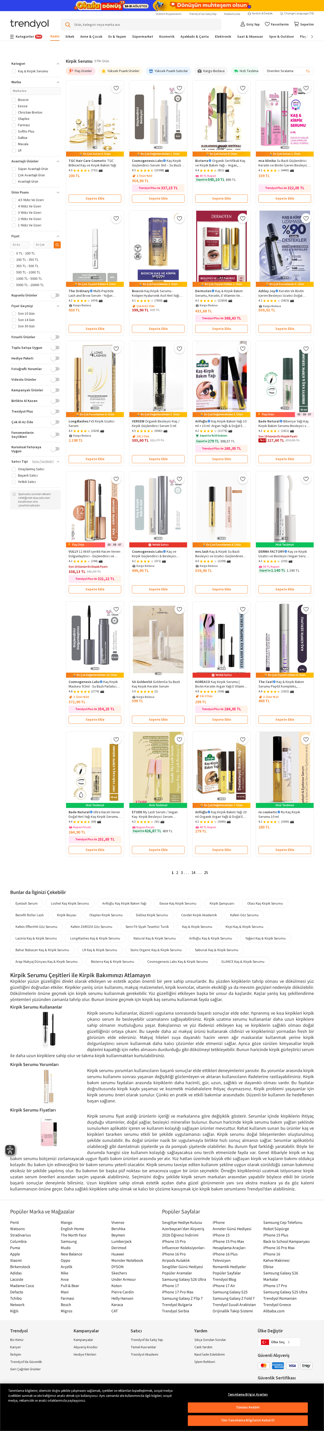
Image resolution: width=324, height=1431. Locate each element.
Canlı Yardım (203, 1347)
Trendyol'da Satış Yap (202, 14)
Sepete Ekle (95, 198)
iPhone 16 (271, 1253)
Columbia (18, 1241)
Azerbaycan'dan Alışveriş (183, 1228)
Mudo (66, 1247)
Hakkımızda (232, 14)
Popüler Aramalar (177, 1272)
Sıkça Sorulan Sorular (210, 1339)
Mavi (65, 1291)
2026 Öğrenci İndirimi (180, 1234)
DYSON (117, 1266)
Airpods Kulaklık (176, 1260)
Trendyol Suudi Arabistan (234, 1304)
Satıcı (136, 1331)
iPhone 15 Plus (275, 1234)
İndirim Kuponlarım (168, 14)
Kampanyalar (83, 1339)
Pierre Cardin (122, 1291)
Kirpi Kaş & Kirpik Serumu (245, 926)
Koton (116, 1285)
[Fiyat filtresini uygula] (57, 244)
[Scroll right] (308, 37)
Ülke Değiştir (270, 1331)
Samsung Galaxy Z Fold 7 (234, 1298)
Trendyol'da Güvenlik (26, 1361)
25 (206, 872)
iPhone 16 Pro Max (279, 1247)
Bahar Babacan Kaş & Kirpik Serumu (42, 950)
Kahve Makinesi (276, 1260)
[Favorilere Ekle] (116, 88)
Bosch (66, 1304)
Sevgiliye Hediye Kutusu (182, 1222)
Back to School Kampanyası (286, 1241)
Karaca (117, 1304)
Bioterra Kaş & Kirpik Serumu (112, 961)
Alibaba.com (274, 1310)
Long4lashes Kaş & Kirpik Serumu (95, 938)
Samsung (69, 1241)
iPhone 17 (170, 1285)
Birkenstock (20, 1266)
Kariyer (15, 1347)
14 (193, 872)
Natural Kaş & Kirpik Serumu (154, 938)
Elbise (268, 1266)
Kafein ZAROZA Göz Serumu (91, 926)
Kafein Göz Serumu (244, 915)
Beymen (118, 1234)
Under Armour (123, 1279)
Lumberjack (121, 1241)
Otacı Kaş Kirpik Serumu (265, 903)
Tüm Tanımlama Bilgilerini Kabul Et (248, 1420)
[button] (35, 64)
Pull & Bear (70, 1285)
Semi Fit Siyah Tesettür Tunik (147, 926)
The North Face (73, 1234)
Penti (14, 1222)
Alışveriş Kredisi (85, 1347)
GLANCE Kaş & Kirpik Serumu (243, 961)
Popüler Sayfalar (227, 1272)
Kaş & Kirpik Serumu (197, 926)
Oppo (65, 1260)
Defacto (16, 1291)
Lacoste (16, 1279)
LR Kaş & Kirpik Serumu (99, 950)
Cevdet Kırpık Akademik (199, 915)
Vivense (117, 1222)
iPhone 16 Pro (174, 1253)
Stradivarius (20, 1234)
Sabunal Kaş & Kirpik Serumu (216, 950)
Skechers (119, 1272)
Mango (66, 1222)
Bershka (118, 1228)
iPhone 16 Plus (225, 1253)
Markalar (270, 1279)
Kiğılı (14, 1310)
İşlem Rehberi (204, 1361)
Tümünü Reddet (248, 1407)
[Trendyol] (29, 24)
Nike (64, 1272)
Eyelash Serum (26, 903)
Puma (15, 1247)
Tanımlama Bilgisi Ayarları (248, 1394)
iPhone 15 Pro (174, 1241)
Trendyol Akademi (144, 1354)
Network (17, 1304)
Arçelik (66, 1266)
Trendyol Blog (224, 1279)
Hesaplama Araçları (229, 1247)
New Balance (71, 1253)
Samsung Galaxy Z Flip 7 (182, 1298)
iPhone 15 (221, 1234)
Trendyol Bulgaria (177, 1304)
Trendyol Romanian (280, 1298)
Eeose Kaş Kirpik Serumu (177, 903)
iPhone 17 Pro (275, 1285)
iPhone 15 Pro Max (228, 1241)
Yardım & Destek (262, 13)
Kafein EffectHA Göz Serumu (36, 926)
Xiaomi (16, 1260)
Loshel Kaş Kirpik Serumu (70, 903)
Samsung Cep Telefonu (282, 1222)
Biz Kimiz (17, 1339)
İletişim (15, 1354)
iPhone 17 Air (224, 1285)
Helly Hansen (122, 1298)
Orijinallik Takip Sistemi (233, 1310)
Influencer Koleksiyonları (183, 1247)
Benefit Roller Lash (29, 915)
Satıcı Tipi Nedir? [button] (43, 461)
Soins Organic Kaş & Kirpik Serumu (156, 950)
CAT (114, 1310)
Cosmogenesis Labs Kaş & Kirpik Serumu (177, 961)
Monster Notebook (127, 1260)
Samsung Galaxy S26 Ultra (184, 1279)
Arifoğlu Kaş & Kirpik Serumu (210, 938)
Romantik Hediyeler (229, 1266)
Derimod (118, 1247)
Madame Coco (22, 1285)
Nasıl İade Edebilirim (209, 1354)
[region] (162, 1407)
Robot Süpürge (276, 1228)
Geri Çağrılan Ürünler (25, 1369)
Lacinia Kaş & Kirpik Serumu (36, 938)
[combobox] (288, 71)
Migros (66, 1310)
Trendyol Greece (277, 1304)
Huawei (117, 1253)
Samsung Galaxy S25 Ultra (285, 1291)
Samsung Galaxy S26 (280, 1272)
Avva (65, 1279)
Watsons (17, 1228)
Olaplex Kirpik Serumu (106, 915)
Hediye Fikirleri (85, 1354)
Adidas (16, 1272)
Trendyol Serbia (175, 1310)
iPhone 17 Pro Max (177, 1291)
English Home (72, 1228)
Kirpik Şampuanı (222, 903)
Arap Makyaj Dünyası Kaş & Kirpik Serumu (46, 961)
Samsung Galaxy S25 (230, 1291)
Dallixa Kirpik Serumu (152, 915)
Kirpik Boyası (66, 915)
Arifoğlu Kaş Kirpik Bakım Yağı (124, 903)
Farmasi (67, 1298)
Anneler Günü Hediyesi (232, 1228)
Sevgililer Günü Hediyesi (182, 1266)
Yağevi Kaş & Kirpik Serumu (265, 938)
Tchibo (16, 1298)
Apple (15, 1253)
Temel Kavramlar (143, 1347)
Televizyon (222, 1260)
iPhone (219, 1222)
